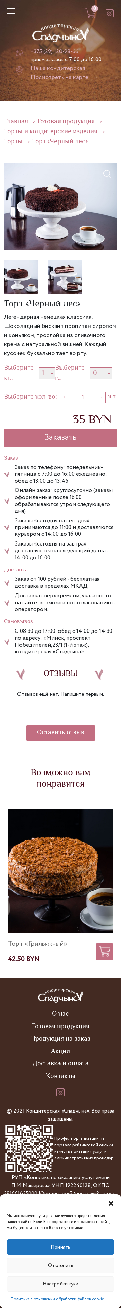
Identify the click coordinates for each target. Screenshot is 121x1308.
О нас (60, 1014)
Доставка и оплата (61, 1064)
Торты (13, 142)
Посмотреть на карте (59, 77)
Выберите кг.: (19, 373)
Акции (60, 1051)
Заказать (60, 438)
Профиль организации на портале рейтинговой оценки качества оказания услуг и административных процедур (84, 1148)
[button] (111, 1203)
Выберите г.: (70, 373)
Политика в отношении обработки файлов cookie (57, 1299)
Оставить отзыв (60, 733)
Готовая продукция (66, 122)
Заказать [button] (104, 950)
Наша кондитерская (58, 68)
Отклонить (60, 1265)
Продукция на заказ (60, 1039)
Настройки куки (60, 1284)
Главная (16, 122)
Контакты (60, 1076)
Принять (60, 1247)
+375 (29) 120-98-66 (54, 51)
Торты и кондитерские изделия (50, 132)
